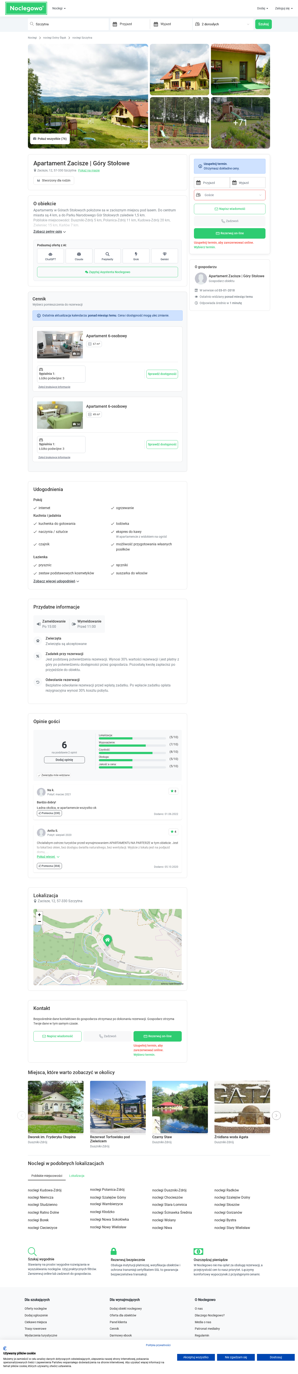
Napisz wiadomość (232, 208)
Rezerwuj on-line (232, 233)
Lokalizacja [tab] (76, 1175)
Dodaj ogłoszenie (36, 1315)
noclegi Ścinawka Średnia (172, 1212)
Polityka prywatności (158, 1345)
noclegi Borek (38, 1220)
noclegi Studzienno (42, 1205)
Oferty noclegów (36, 1308)
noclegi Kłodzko (102, 1212)
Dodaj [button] (261, 8)
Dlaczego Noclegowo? (210, 1315)
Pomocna (50, 813)
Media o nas (203, 1322)
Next (277, 1113)
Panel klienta (118, 1322)
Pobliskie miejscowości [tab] (46, 1175)
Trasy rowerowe (35, 1328)
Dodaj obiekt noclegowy (126, 1308)
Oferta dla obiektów (123, 1315)
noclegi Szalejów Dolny (232, 1197)
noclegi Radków (226, 1190)
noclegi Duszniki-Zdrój (169, 1190)
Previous (21, 1117)
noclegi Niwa (162, 1228)
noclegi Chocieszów (167, 1197)
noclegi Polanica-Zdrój (107, 1189)
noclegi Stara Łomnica (169, 1205)
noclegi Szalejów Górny (108, 1197)
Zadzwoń (232, 221)
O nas (199, 1308)
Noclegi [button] (57, 8)
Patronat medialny (207, 1328)
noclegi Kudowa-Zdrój (45, 1190)
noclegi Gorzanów (228, 1212)
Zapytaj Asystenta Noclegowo (109, 272)
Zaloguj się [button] (282, 8)
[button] (107, 940)
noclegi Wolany (164, 1220)
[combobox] (68, 24)
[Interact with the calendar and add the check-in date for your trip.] (113, 24)
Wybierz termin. (205, 247)
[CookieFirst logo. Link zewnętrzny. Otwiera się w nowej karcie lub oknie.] (5, 1348)
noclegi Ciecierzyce (42, 1228)
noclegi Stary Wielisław (232, 1228)
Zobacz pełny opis (47, 231)
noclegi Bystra (225, 1220)
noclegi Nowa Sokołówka (109, 1219)
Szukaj (263, 24)
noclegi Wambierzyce (106, 1204)
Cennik (114, 1328)
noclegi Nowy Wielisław (108, 1227)
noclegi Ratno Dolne (43, 1212)
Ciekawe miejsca (36, 1322)
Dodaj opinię (64, 759)
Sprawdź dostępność (162, 374)
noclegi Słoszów (227, 1205)
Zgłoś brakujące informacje (54, 386)
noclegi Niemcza (40, 1197)
